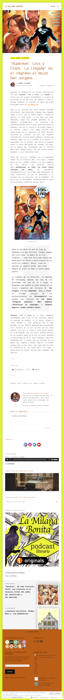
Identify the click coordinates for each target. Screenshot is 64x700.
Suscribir (10, 671)
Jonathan (25, 383)
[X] (34, 641)
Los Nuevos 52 (32, 104)
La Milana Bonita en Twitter (15, 572)
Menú (53, 6)
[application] (32, 459)
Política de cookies (17, 697)
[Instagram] (38, 641)
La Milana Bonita (14, 6)
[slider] (55, 459)
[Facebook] (41, 641)
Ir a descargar (9, 463)
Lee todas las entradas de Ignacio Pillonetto (35, 405)
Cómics (13, 58)
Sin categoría (25, 58)
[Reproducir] (7, 459)
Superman (42, 383)
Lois (31, 383)
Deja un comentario (48, 86)
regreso (36, 383)
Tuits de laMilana (10, 576)
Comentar (47, 428)
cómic (19, 383)
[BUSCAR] (57, 6)
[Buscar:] (29, 501)
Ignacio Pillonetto (25, 83)
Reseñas (18, 58)
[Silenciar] (52, 459)
